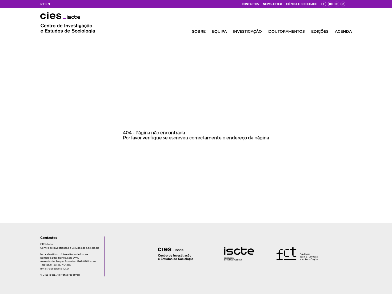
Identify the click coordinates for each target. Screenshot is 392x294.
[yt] (330, 4)
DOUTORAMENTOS (286, 31)
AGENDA (343, 31)
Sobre (199, 31)
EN (47, 4)
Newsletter (272, 4)
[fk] (336, 4)
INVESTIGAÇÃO (247, 31)
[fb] (323, 4)
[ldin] (343, 4)
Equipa (219, 31)
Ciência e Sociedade (301, 4)
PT (42, 4)
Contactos (250, 4)
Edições (320, 31)
